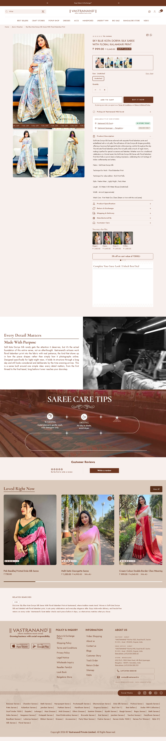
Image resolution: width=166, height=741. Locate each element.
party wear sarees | (87, 719)
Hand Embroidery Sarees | (67, 715)
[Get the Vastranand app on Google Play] (41, 646)
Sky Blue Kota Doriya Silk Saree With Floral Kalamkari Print (45, 27)
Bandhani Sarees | (13, 719)
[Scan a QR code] (43, 11)
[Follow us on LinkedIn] (161, 693)
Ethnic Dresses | (79, 711)
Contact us (91, 646)
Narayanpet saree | (62, 703)
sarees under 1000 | (122, 719)
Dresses (66, 20)
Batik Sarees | (154, 711)
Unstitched (98, 78)
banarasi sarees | (13, 703)
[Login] (155, 11)
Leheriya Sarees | (31, 719)
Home (7, 27)
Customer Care (103, 223)
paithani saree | (64, 707)
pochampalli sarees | (82, 703)
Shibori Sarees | (46, 719)
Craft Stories (38, 20)
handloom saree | (82, 707)
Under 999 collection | (150, 707)
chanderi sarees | (30, 703)
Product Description (105, 136)
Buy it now (138, 100)
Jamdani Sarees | (118, 715)
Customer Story (93, 656)
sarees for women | (141, 719)
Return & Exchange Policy (65, 637)
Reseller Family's (64, 667)
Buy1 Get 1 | (117, 707)
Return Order (92, 665)
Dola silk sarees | (120, 703)
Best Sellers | (131, 707)
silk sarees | (11, 723)
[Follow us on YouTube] (155, 693)
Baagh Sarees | (126, 711)
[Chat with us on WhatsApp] (149, 11)
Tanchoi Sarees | (134, 715)
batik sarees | (46, 703)
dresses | (59, 719)
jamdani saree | (47, 707)
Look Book (61, 672)
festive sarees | (104, 719)
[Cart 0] (160, 11)
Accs (76, 20)
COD (16, 602)
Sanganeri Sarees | (28, 715)
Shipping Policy (64, 643)
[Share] (147, 35)
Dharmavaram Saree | (102, 703)
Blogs (88, 651)
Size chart (149, 73)
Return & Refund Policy (142, 105)
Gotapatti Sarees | (46, 715)
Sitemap (90, 670)
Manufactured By (104, 218)
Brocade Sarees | (88, 715)
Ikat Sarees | (103, 715)
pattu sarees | (12, 707)
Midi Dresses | (64, 711)
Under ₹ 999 (102, 20)
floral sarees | (25, 723)
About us (90, 641)
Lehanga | (38, 711)
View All (156, 489)
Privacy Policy (63, 653)
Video (146, 20)
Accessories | (71, 719)
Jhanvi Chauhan (17, 27)
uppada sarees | (153, 703)
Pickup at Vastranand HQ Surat (110, 112)
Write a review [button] (104, 470)
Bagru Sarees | (140, 711)
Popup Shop (54, 20)
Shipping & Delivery (105, 213)
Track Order (92, 660)
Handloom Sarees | (152, 715)
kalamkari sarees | (29, 707)
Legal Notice (63, 658)
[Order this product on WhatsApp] (151, 35)
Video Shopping (94, 636)
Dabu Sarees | (12, 715)
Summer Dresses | (95, 711)
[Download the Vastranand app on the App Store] (20, 646)
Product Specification (106, 203)
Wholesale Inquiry (65, 662)
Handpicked (88, 20)
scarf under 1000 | (14, 711)
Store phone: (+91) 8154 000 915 (126, 665)
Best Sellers (22, 20)
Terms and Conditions (67, 648)
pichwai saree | (137, 703)
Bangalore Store (131, 20)
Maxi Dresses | (51, 711)
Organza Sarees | (101, 707)
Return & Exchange (105, 208)
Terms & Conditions (125, 105)
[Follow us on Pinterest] (150, 693)
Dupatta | (28, 711)
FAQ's (89, 675)
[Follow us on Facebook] (139, 693)
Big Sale (116, 20)
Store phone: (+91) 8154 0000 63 (127, 654)
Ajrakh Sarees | (111, 711)
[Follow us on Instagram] (144, 693)
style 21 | (156, 719)
